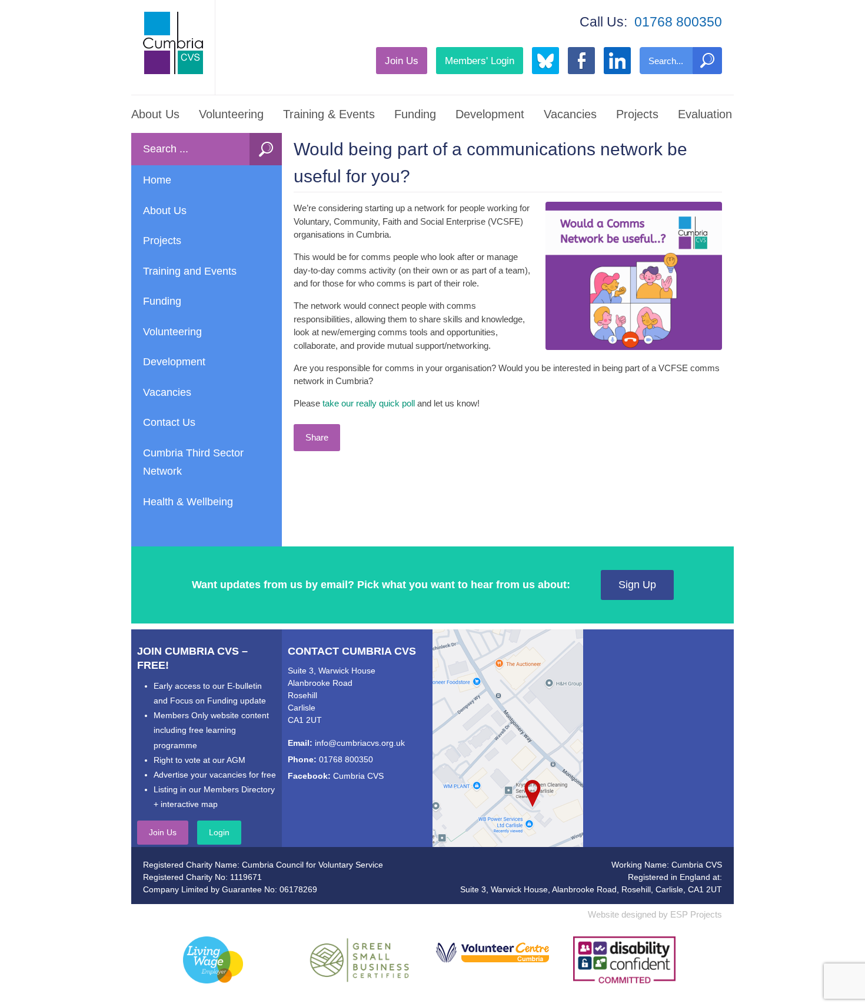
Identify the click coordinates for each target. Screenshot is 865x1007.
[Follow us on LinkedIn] (617, 60)
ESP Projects (696, 914)
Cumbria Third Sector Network (193, 462)
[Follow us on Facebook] (581, 60)
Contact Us (169, 422)
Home (157, 180)
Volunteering (231, 114)
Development (489, 114)
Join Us (401, 60)
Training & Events (329, 114)
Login (219, 832)
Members (479, 60)
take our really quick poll (368, 403)
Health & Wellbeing (188, 502)
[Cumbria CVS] (173, 43)
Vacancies (570, 114)
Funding (415, 114)
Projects (637, 114)
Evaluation (705, 114)
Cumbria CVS (358, 776)
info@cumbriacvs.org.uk (360, 743)
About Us (155, 114)
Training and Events (190, 271)
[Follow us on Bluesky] (545, 60)
